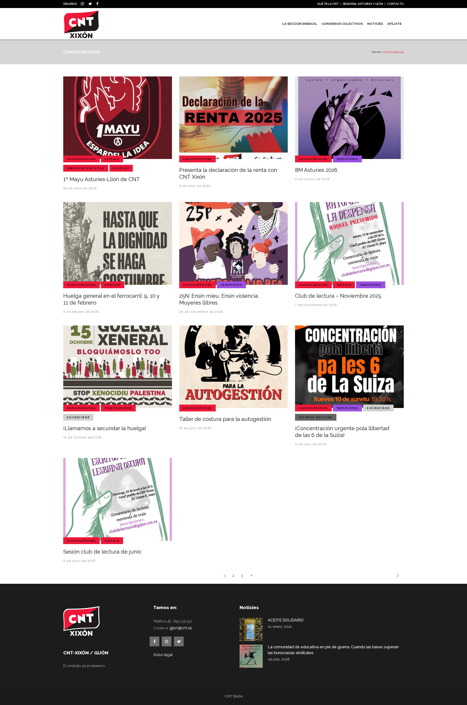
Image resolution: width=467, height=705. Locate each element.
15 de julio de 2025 (195, 428)
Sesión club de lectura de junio (102, 551)
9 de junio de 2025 (79, 561)
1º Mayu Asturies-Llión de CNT (101, 179)
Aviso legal (163, 654)
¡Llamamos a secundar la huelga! (104, 428)
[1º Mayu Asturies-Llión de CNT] (117, 117)
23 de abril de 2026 (80, 188)
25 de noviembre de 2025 (201, 312)
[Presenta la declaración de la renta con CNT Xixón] (233, 117)
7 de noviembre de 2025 (316, 305)
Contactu (395, 4)
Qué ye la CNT (328, 4)
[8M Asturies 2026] (349, 117)
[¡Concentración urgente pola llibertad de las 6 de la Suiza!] (349, 366)
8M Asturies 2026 (316, 170)
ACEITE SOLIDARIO (286, 620)
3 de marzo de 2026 (312, 179)
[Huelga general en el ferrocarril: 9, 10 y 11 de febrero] (117, 243)
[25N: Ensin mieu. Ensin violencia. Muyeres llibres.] (233, 243)
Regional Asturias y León (363, 4)
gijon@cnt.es (181, 628)
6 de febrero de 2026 (81, 312)
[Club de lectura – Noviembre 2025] (349, 243)
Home (376, 52)
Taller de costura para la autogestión (225, 419)
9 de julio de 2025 (310, 444)
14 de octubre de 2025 (82, 437)
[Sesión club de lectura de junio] (117, 499)
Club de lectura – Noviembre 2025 (338, 296)
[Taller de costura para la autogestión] (233, 366)
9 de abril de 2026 (195, 186)
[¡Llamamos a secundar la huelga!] (117, 366)
